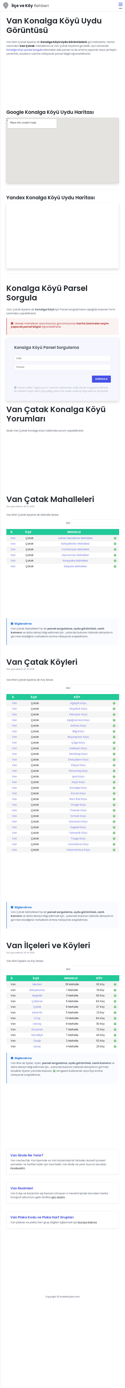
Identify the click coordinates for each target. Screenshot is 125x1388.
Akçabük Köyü (78, 709)
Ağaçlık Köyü (78, 703)
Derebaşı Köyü (78, 754)
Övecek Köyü (78, 810)
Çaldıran (37, 1001)
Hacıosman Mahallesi (75, 555)
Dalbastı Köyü (78, 748)
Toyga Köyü (78, 838)
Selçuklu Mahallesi (75, 566)
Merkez (37, 984)
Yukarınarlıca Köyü (78, 850)
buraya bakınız (87, 1222)
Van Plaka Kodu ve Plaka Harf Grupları (42, 1217)
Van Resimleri (21, 1188)
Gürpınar (37, 1029)
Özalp (37, 1041)
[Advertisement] (62, 81)
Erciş (37, 1018)
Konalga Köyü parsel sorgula (24, 50)
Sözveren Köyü (78, 821)
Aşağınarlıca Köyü (78, 720)
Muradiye (37, 1035)
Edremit (37, 1012)
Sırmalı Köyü (78, 816)
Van (12, 538)
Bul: (68, 523)
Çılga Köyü (78, 742)
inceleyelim (17, 1168)
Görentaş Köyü (78, 771)
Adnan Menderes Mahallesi (75, 538)
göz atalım (58, 1197)
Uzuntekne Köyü (78, 844)
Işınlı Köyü (78, 776)
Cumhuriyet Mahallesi (75, 549)
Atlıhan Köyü (78, 726)
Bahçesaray (37, 990)
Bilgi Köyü (78, 731)
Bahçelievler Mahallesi (75, 544)
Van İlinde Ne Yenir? (26, 1155)
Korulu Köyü (78, 793)
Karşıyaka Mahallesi (75, 560)
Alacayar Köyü (78, 714)
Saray (37, 1046)
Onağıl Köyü (78, 805)
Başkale (37, 995)
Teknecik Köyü (78, 833)
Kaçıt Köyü (78, 782)
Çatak (37, 1007)
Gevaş (37, 1024)
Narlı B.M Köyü (78, 799)
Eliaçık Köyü (78, 765)
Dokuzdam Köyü (78, 759)
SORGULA (101, 379)
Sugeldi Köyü (78, 827)
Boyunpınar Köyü (78, 737)
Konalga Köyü (78, 788)
